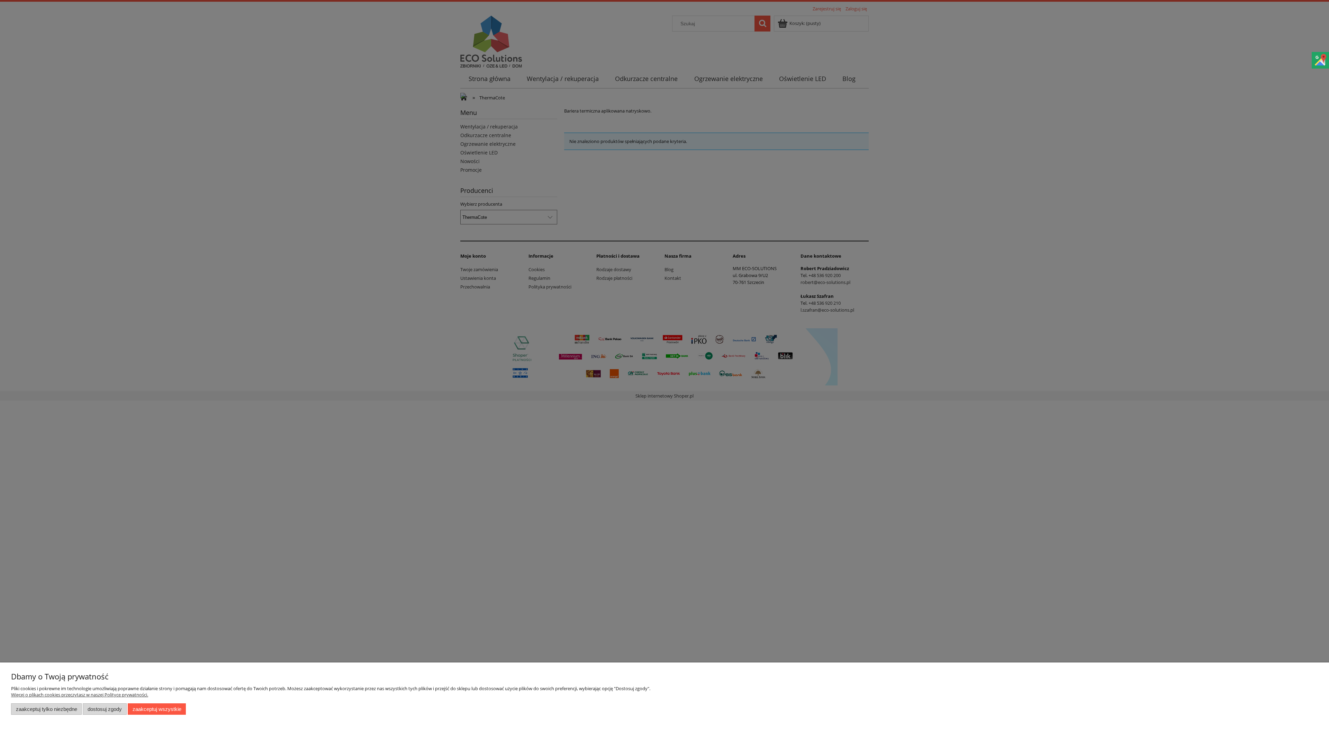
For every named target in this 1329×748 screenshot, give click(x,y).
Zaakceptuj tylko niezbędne (46, 709)
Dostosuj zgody (105, 709)
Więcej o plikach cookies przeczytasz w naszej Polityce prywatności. (79, 695)
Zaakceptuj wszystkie (157, 709)
